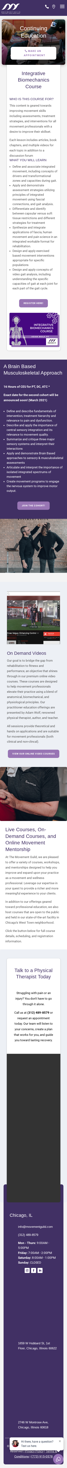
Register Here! (33, 303)
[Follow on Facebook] (33, 1270)
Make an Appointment (34, 53)
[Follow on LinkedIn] (40, 1270)
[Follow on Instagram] (27, 1270)
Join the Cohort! (33, 505)
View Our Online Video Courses (33, 753)
